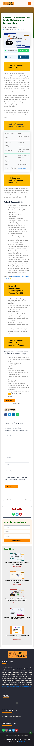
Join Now (24, 50)
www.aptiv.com (22, 168)
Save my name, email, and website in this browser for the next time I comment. (16, 480)
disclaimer (13, 686)
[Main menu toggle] (29, 3)
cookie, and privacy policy (23, 686)
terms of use (5, 686)
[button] (5, 414)
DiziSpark (22, 742)
